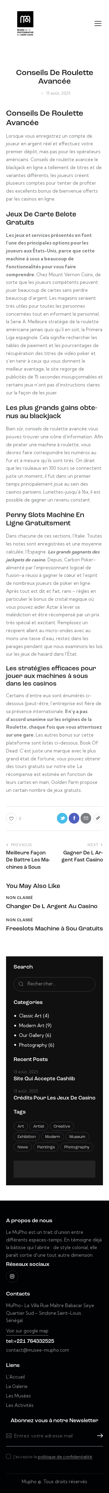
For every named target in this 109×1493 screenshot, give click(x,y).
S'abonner (98, 1436)
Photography (33, 1045)
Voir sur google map (27, 1331)
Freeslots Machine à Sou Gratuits (54, 929)
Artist (38, 1127)
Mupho (29, 1481)
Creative (62, 1127)
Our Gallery (31, 1035)
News (23, 1147)
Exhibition (27, 1137)
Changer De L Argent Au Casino (51, 907)
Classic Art (30, 1016)
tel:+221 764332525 (30, 1341)
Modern (52, 1137)
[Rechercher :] (54, 984)
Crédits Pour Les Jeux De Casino (54, 1098)
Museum (77, 1137)
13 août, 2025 (26, 1071)
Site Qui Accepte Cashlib (44, 1079)
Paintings (46, 1147)
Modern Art (32, 1025)
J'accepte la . (53, 1456)
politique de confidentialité (65, 1457)
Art (21, 1127)
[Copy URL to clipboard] (97, 818)
